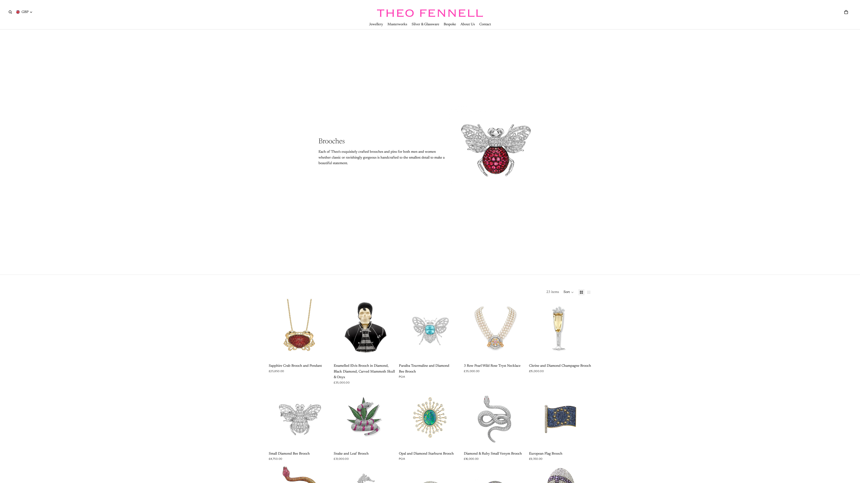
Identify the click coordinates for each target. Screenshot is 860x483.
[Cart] (846, 12)
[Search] (10, 12)
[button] (568, 292)
